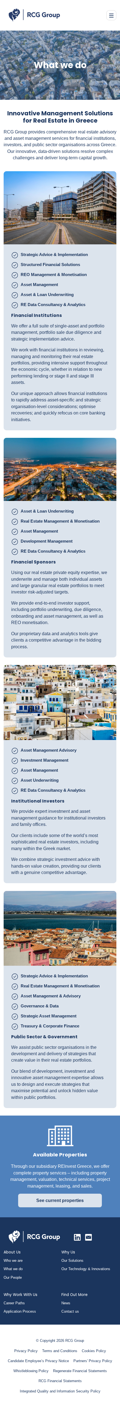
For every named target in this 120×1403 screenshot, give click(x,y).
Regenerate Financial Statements (80, 1371)
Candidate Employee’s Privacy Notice (38, 1361)
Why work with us (20, 1294)
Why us (68, 1252)
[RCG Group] (77, 1237)
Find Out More (74, 1294)
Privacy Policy (26, 1351)
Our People (13, 1277)
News (65, 1303)
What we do (13, 1269)
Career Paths (14, 1303)
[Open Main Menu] (111, 15)
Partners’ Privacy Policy (92, 1361)
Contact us (70, 1311)
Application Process (20, 1311)
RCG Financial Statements (60, 1381)
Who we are (13, 1260)
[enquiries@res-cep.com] (88, 1237)
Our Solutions (72, 1260)
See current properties (60, 1200)
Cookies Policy (94, 1351)
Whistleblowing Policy (31, 1371)
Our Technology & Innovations (85, 1269)
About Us (12, 1252)
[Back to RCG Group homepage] (34, 1237)
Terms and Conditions (59, 1351)
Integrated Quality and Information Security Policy (60, 1391)
